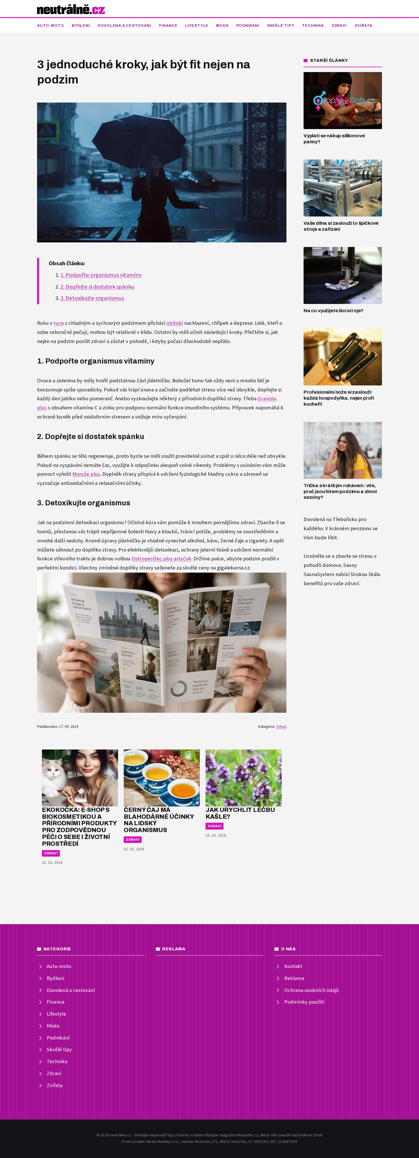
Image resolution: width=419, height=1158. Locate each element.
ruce (59, 323)
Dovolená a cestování (124, 26)
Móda (222, 26)
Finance (168, 26)
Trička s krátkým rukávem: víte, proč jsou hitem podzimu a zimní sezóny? (340, 491)
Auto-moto (50, 26)
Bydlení (81, 26)
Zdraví (339, 26)
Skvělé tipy (280, 26)
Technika (313, 26)
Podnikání (247, 26)
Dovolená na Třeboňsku (330, 519)
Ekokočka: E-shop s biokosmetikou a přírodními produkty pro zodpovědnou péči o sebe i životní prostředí (79, 826)
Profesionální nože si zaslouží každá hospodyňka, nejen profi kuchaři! (339, 398)
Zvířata (363, 26)
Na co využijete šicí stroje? (333, 310)
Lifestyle (196, 26)
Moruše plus (86, 474)
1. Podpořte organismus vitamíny (101, 275)
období (174, 323)
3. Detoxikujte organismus (92, 298)
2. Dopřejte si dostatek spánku (97, 287)
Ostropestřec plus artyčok (161, 558)
